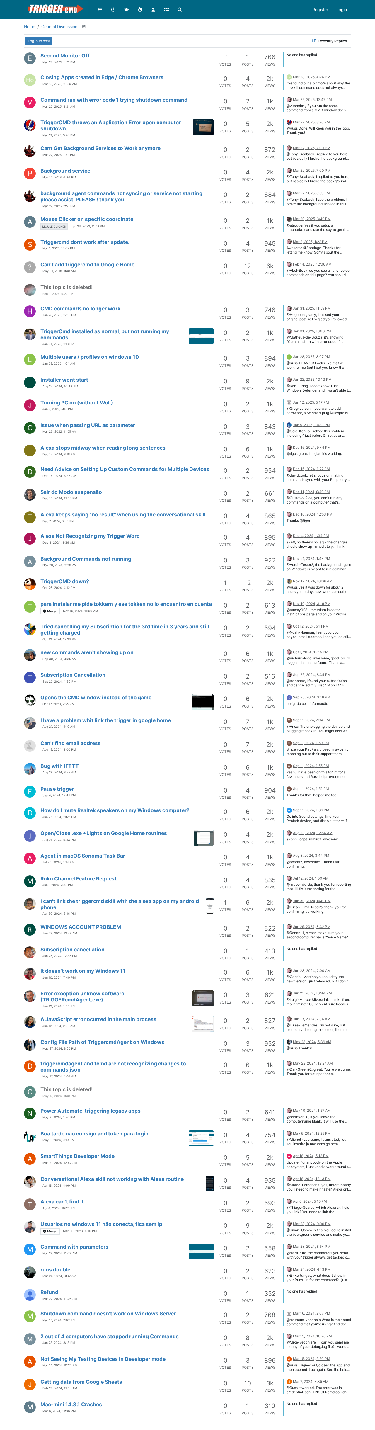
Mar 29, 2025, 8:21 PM (58, 62)
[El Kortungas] (30, 1272)
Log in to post (39, 41)
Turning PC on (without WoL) (76, 402)
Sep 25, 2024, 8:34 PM (312, 674)
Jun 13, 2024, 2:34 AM (311, 1019)
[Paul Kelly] (30, 125)
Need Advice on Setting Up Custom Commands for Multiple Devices (124, 469)
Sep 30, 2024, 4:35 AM (59, 659)
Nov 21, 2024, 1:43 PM (311, 558)
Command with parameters (74, 1247)
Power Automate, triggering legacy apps (90, 1111)
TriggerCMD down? (64, 581)
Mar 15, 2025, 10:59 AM (59, 84)
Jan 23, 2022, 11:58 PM (88, 226)
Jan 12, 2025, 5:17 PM (311, 402)
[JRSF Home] (30, 80)
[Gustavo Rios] (30, 495)
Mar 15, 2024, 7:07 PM (58, 1320)
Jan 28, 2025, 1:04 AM (58, 363)
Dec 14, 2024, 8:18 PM (58, 454)
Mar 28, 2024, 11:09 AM (59, 1253)
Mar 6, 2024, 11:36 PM (59, 1411)
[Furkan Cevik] (30, 1045)
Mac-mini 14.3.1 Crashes (71, 1404)
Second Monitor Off (65, 55)
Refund (49, 1292)
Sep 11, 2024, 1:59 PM (311, 743)
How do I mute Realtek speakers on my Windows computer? (115, 810)
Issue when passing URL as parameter (87, 425)
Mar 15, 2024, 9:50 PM (311, 1358)
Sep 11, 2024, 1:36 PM (311, 810)
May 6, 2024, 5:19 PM (58, 1140)
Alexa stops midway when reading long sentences (103, 448)
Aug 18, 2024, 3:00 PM (59, 749)
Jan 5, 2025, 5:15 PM (57, 409)
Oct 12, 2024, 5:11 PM (311, 626)
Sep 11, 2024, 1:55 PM (311, 766)
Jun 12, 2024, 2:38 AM (58, 1026)
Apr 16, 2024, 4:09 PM (59, 1186)
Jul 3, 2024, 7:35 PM (57, 885)
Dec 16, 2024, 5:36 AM (59, 476)
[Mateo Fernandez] (30, 1182)
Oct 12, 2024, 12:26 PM (59, 639)
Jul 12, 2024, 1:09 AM (310, 878)
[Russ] (289, 99)
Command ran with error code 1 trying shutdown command (114, 100)
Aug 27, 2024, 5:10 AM (58, 727)
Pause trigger (57, 789)
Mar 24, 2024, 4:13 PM (312, 1269)
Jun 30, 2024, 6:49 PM (312, 901)
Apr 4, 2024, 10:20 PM (58, 1208)
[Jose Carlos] (30, 1227)
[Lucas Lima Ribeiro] (30, 904)
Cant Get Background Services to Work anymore (100, 148)
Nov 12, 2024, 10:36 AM (313, 581)
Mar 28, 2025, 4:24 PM (311, 77)
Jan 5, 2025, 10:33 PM (311, 425)
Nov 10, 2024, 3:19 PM (311, 603)
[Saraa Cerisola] (289, 696)
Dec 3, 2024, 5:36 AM (58, 543)
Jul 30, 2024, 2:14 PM (58, 862)
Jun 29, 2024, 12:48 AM (59, 933)
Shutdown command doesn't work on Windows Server (108, 1313)
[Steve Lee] (30, 746)
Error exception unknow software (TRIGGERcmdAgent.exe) (82, 996)
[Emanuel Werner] (30, 769)
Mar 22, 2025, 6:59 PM (311, 193)
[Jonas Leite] (30, 1384)
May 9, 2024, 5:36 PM (58, 1117)
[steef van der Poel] (30, 290)
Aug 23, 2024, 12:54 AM (313, 833)
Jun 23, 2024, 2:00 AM (312, 970)
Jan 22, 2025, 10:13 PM (312, 379)
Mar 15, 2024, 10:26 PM (312, 1336)
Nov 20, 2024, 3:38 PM (59, 565)
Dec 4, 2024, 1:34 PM (311, 535)
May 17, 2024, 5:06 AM (59, 1076)
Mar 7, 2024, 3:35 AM (310, 1381)
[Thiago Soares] (30, 1204)
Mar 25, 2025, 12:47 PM (312, 99)
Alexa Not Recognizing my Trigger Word (90, 536)
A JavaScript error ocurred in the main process (98, 1019)
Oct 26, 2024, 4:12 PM (58, 588)
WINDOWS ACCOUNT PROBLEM (80, 927)
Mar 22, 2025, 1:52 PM (58, 155)
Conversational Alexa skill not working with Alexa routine (112, 1179)
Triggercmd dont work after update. (84, 242)
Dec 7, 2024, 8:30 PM (58, 521)
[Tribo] (30, 700)
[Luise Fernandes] (30, 1022)
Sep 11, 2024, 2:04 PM (311, 720)
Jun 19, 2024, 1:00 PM (58, 1006)
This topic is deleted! (66, 287)
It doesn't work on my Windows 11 (82, 971)
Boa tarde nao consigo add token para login (94, 1133)
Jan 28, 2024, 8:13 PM (58, 1343)
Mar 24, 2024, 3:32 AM (59, 1276)
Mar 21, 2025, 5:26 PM (58, 135)
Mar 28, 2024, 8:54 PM (311, 1246)
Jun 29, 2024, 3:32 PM (311, 926)
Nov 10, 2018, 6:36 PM (59, 177)
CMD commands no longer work (80, 308)
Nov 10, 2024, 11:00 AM (80, 611)
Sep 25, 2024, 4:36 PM (59, 681)
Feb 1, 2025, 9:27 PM (57, 294)
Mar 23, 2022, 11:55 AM (59, 431)
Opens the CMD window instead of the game (95, 697)
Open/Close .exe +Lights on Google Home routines (103, 833)
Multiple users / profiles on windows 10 (89, 357)
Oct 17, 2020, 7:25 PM (58, 704)
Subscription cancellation (72, 949)
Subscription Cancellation (72, 675)
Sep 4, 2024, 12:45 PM (59, 795)
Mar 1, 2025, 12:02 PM (58, 248)
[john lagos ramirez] (30, 836)
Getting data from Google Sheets (81, 1382)
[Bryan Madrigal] (30, 723)
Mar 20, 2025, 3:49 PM (312, 219)
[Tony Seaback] (30, 151)
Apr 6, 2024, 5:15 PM (310, 1201)
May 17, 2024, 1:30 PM (59, 1096)
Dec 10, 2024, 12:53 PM (313, 514)
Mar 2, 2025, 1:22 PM (310, 241)
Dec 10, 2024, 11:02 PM (59, 498)
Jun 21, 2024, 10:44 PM (312, 993)
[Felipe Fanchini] (289, 424)
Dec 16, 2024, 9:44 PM (312, 447)
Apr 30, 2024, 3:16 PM (59, 914)
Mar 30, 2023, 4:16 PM (80, 1231)
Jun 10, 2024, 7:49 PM (59, 978)
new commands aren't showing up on (87, 652)
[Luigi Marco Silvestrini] (30, 996)
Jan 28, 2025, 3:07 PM (311, 356)
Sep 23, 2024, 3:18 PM (311, 697)
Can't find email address (70, 743)
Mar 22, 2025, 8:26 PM (311, 122)
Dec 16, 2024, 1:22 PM (311, 469)
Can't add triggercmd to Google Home (87, 264)
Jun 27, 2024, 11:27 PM (59, 817)
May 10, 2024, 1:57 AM (312, 1110)
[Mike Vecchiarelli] (30, 1339)
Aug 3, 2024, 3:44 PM (311, 855)
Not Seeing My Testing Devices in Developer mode (103, 1359)
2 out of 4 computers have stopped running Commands (109, 1336)
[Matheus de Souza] (30, 334)
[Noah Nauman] (30, 629)
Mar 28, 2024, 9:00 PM (312, 1224)
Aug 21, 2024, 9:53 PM (59, 840)
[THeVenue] (289, 218)
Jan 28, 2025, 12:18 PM (59, 315)
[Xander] (289, 401)
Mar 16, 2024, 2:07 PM (311, 1313)
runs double (55, 1269)
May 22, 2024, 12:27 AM (313, 1063)
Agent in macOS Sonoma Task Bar (82, 856)
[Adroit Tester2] (30, 561)
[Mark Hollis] (289, 580)
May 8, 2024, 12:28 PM (312, 1133)
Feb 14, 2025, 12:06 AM (312, 264)
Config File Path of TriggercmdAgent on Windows (102, 1042)
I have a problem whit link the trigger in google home (105, 720)
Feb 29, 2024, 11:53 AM (59, 1388)
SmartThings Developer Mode (77, 1156)
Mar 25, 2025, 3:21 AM (58, 106)
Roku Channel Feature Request (78, 878)
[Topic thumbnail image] (203, 127)
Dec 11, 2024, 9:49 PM (311, 491)
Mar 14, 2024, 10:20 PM (59, 1365)
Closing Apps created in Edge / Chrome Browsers (101, 77)
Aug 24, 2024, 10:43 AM (60, 386)
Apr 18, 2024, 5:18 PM (311, 1156)
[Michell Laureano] (30, 1136)
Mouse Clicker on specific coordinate (86, 219)
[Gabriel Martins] (30, 974)
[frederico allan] (30, 952)
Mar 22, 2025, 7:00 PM (311, 148)
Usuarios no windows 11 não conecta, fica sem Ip (101, 1224)
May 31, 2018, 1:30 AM (59, 271)
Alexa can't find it (62, 1201)
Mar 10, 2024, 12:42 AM (59, 1163)
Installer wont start (64, 380)
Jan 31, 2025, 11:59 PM (312, 308)
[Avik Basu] (30, 584)
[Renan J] (30, 930)
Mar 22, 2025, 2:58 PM (58, 206)
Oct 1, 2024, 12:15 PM (310, 652)
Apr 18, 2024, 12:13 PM (312, 1178)
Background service (65, 171)
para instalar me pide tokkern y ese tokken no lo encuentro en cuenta (126, 604)
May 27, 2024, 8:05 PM (59, 1048)
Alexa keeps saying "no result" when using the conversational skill (123, 514)
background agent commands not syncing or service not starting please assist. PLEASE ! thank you (121, 196)
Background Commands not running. (86, 559)
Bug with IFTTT (59, 766)
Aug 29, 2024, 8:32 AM (59, 772)
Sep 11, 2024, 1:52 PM (311, 788)
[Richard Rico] (30, 655)
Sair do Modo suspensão (71, 492)
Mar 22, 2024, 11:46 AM (59, 1299)
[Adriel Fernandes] (30, 1295)
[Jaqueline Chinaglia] (30, 405)
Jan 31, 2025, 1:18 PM (58, 344)
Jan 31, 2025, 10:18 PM (312, 331)
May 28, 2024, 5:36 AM (312, 1042)
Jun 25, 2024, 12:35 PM (59, 956)
